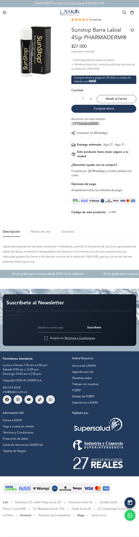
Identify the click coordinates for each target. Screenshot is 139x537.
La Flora (8, 515)
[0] (132, 12)
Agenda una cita (82, 372)
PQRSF (76, 390)
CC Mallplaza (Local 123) (48, 509)
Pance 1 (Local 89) (14, 509)
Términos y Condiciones (79, 338)
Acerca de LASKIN (84, 366)
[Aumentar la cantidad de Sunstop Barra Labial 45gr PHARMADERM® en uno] (91, 99)
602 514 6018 (11, 387)
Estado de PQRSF (83, 396)
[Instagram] (18, 399)
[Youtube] (28, 399)
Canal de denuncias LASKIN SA (23, 445)
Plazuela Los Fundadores (54, 515)
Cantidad (77, 90)
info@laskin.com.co (15, 392)
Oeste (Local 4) (80, 509)
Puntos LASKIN (12, 420)
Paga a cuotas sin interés (18, 426)
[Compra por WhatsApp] (130, 515)
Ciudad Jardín (109, 502)
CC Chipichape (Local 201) (115, 509)
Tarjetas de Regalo (14, 451)
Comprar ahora (104, 108)
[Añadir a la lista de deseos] (132, 30)
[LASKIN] (69, 12)
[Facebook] (7, 399)
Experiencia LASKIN (85, 402)
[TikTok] (39, 399)
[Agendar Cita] (130, 502)
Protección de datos (15, 438)
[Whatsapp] (50, 399)
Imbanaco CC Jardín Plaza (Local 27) (38, 502)
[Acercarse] (62, 25)
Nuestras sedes (82, 378)
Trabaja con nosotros (85, 384)
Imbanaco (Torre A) (80, 502)
